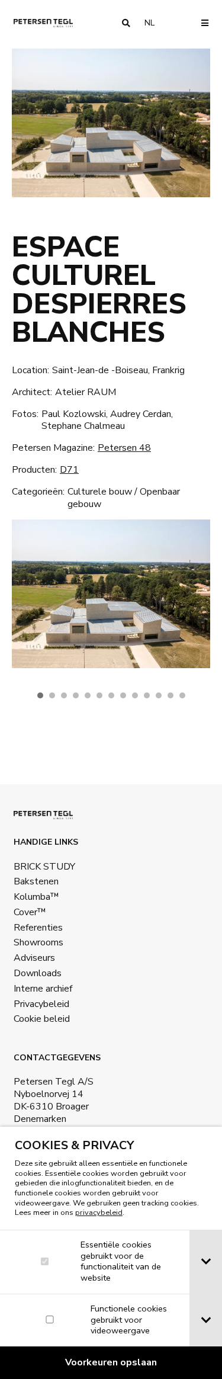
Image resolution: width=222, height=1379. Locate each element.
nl (154, 22)
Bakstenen (36, 881)
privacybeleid (99, 1212)
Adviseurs (34, 957)
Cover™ (30, 912)
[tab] (205, 1262)
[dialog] (111, 1253)
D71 (69, 469)
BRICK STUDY (44, 866)
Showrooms (38, 942)
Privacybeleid (41, 1004)
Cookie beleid (42, 1018)
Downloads (38, 973)
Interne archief (43, 988)
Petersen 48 (124, 447)
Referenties (38, 927)
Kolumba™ (36, 896)
